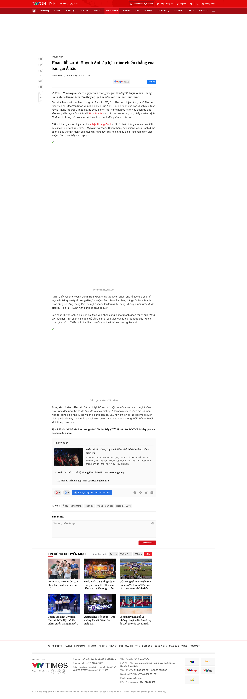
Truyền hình (57, 57)
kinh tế (97, 11)
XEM (148, 554)
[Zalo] (140, 492)
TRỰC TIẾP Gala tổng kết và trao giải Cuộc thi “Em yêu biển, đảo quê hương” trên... (100, 585)
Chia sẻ (151, 82)
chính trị (44, 11)
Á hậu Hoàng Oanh (101, 124)
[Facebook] (40, 59)
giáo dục (179, 11)
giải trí (126, 11)
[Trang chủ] (34, 11)
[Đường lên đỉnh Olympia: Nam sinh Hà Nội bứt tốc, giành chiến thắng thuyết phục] (64, 604)
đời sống (149, 11)
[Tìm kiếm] (198, 3)
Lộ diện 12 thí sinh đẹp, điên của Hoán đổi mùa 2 (83, 480)
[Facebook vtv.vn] (192, 3)
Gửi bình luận (147, 543)
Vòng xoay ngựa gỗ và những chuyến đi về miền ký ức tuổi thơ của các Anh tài (136, 620)
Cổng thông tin (166, 4)
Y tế (137, 11)
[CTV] (192, 670)
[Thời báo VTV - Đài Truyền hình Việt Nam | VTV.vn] (43, 3)
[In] (40, 81)
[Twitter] (146, 492)
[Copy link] (40, 65)
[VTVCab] (208, 670)
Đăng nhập (210, 4)
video (191, 11)
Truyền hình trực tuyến (143, 4)
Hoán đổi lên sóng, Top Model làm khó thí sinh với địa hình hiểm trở (117, 451)
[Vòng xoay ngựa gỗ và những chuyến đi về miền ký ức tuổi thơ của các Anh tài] (136, 604)
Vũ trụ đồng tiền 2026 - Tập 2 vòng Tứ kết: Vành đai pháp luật (99, 620)
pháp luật (70, 11)
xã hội (57, 11)
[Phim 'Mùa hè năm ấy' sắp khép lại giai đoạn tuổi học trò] (64, 569)
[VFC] (192, 662)
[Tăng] (40, 93)
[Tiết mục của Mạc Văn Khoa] (104, 362)
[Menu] (213, 11)
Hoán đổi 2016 (123, 505)
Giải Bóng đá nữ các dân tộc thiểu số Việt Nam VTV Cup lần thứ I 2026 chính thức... (135, 585)
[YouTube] (59, 671)
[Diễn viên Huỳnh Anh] (104, 214)
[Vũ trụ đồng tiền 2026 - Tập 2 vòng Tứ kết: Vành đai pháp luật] (100, 604)
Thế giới (84, 11)
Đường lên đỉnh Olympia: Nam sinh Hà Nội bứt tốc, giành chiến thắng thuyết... (63, 620)
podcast (203, 11)
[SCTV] (192, 680)
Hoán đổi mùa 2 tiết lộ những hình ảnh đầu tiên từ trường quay (90, 472)
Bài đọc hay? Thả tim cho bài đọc (94, 492)
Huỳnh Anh (95, 113)
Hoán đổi (89, 505)
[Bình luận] (40, 71)
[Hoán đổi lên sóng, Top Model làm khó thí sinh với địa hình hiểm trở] (68, 457)
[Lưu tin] (40, 87)
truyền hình (112, 11)
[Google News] (121, 82)
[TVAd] (208, 662)
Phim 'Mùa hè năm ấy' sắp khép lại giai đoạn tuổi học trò (63, 585)
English (183, 4)
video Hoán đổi (105, 505)
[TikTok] (64, 671)
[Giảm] (40, 101)
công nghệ (164, 11)
